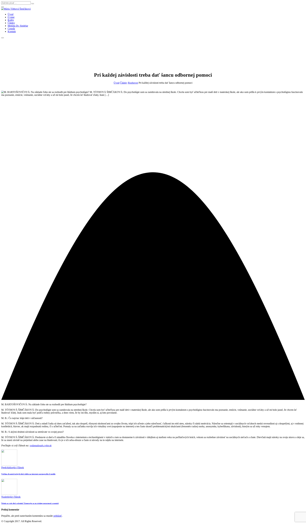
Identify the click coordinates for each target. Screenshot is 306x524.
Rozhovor (133, 82)
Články (11, 23)
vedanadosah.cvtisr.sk (40, 445)
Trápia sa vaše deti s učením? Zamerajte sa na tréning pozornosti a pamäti (30, 503)
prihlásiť (57, 515)
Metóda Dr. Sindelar (18, 25)
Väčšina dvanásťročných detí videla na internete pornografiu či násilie (28, 474)
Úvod (10, 14)
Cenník (11, 28)
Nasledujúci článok (11, 496)
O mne (11, 17)
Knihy (11, 20)
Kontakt (12, 31)
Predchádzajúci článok (12, 467)
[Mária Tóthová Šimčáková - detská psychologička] (16, 8)
